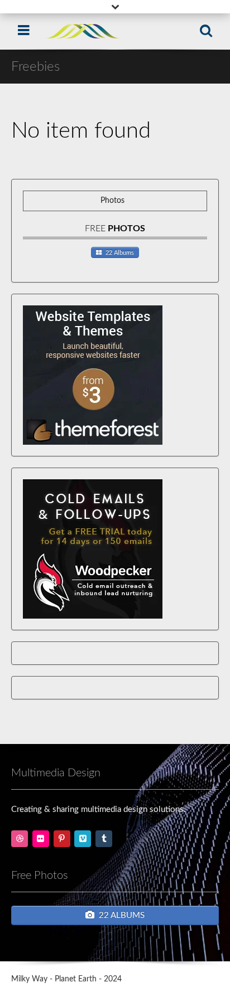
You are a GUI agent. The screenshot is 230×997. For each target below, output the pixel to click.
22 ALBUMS (122, 915)
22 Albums (120, 253)
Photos (112, 201)
